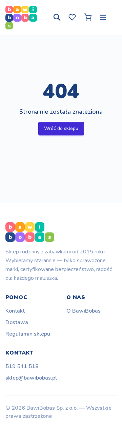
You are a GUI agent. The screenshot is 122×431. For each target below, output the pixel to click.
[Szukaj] (57, 17)
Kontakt (15, 311)
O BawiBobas (83, 311)
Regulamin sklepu (27, 334)
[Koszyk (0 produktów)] (88, 17)
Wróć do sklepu (61, 128)
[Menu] (103, 17)
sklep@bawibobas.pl (31, 378)
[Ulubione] (72, 17)
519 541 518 (22, 366)
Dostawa (16, 322)
